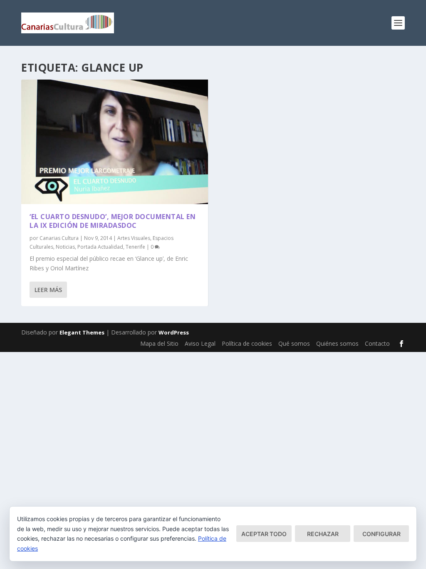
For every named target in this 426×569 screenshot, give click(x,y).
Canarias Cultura (59, 238)
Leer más (48, 290)
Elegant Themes (81, 332)
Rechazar (323, 533)
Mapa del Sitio (159, 343)
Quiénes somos (337, 343)
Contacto (377, 343)
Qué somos (294, 343)
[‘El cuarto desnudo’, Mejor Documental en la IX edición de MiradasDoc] (114, 142)
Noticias (65, 246)
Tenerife (135, 246)
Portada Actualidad (100, 246)
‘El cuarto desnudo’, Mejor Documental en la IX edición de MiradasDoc (113, 221)
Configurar (381, 533)
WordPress (174, 332)
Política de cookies (247, 343)
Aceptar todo (264, 533)
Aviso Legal (200, 343)
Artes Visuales (133, 238)
